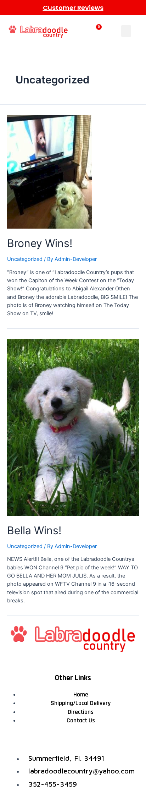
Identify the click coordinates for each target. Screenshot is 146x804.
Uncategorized (25, 259)
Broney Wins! (39, 243)
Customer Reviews (73, 7)
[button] (126, 31)
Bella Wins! (34, 530)
